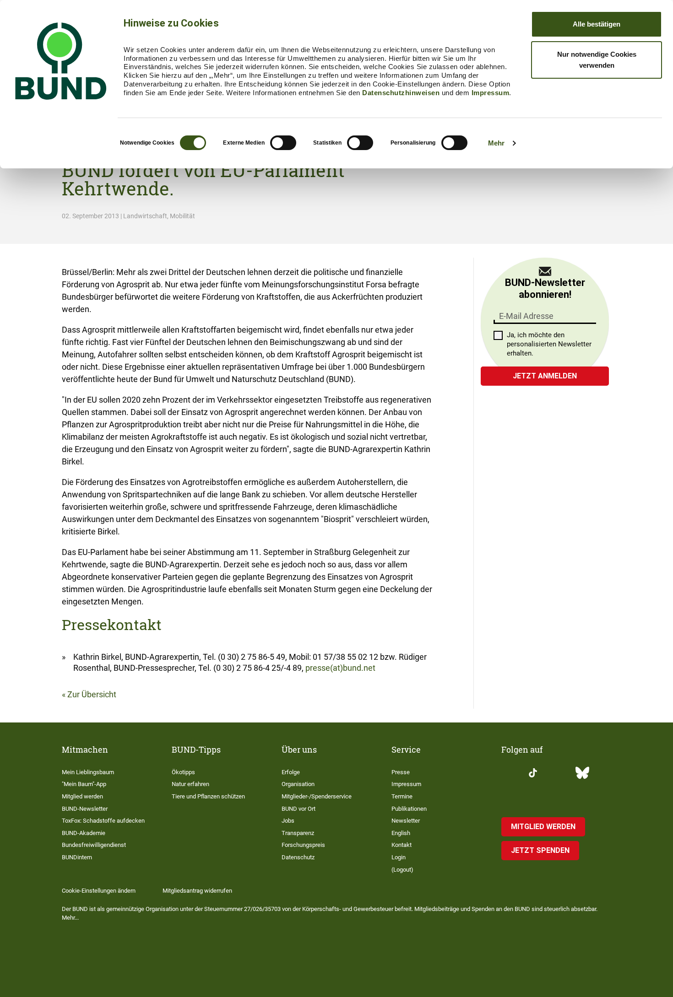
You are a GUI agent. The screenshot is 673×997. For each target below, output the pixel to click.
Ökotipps (183, 772)
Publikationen (409, 808)
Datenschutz (298, 857)
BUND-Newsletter (85, 808)
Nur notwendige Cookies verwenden (596, 59)
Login (398, 857)
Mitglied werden (82, 796)
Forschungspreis (303, 844)
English (400, 833)
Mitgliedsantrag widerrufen (197, 890)
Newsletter (405, 820)
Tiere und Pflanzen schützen (208, 796)
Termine (401, 796)
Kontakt (401, 844)
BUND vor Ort (298, 808)
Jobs (288, 820)
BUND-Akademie (83, 833)
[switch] (283, 142)
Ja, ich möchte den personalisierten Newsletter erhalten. (549, 344)
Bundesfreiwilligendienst (94, 844)
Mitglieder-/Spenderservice (317, 796)
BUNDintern (77, 857)
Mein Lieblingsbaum (88, 772)
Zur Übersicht (91, 694)
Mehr (496, 143)
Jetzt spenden (540, 850)
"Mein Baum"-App (84, 784)
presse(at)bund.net (340, 668)
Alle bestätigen (596, 24)
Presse (400, 772)
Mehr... (70, 917)
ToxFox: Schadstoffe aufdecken (103, 820)
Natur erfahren (190, 784)
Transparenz (298, 833)
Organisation (298, 784)
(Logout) (402, 869)
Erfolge (291, 772)
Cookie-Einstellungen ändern (99, 890)
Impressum (491, 93)
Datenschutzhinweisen (401, 93)
